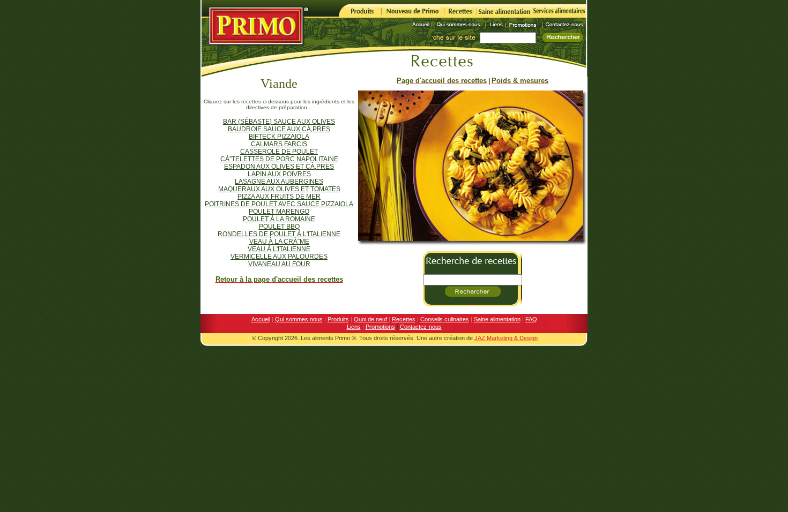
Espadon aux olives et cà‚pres (279, 166)
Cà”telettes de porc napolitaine (279, 159)
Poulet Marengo (279, 211)
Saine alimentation (497, 319)
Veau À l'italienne (279, 249)
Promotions (380, 326)
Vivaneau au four (279, 264)
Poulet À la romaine (279, 219)
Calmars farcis (279, 144)
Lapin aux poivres (279, 174)
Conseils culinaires (444, 319)
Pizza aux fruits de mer (279, 196)
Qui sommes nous (299, 319)
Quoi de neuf (371, 319)
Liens (354, 326)
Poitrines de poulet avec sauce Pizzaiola (279, 204)
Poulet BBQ (279, 226)
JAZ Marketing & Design (506, 338)
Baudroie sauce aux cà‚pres (279, 129)
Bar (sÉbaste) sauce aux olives (279, 121)
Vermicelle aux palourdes (279, 256)
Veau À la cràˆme (279, 241)
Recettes (403, 319)
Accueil (260, 319)
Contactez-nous (421, 326)
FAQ (531, 319)
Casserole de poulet (279, 151)
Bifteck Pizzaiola (279, 136)
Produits (338, 319)
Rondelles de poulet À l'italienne (279, 234)
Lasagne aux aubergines (279, 181)
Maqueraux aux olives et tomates (279, 189)
